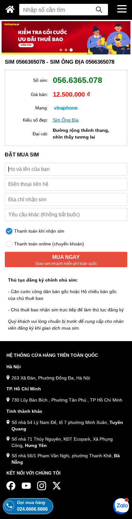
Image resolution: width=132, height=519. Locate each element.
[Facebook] (10, 485)
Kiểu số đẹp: (35, 120)
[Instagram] (41, 485)
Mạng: (41, 107)
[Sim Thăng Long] (10, 9)
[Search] (99, 9)
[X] (57, 485)
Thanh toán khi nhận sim (38, 231)
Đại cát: (40, 133)
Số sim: (40, 80)
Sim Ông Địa (65, 120)
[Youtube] (26, 485)
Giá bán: (39, 94)
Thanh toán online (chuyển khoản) (48, 243)
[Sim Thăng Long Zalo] (121, 505)
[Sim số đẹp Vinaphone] (65, 107)
